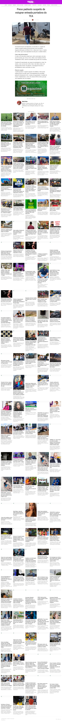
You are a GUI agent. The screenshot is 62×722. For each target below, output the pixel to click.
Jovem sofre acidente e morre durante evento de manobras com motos (6, 519)
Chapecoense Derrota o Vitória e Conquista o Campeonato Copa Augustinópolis (54, 167)
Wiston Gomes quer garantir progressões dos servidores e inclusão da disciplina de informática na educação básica (6, 665)
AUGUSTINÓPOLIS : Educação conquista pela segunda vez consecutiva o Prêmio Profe (43, 168)
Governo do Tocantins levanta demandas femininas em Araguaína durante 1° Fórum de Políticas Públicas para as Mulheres (18, 539)
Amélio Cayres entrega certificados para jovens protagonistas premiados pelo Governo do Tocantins (18, 641)
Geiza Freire (24, 101)
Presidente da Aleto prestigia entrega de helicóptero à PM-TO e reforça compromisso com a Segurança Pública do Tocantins (43, 145)
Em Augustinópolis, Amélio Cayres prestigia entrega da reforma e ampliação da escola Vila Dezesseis (30, 273)
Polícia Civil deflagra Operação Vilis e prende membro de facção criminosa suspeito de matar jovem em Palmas (6, 645)
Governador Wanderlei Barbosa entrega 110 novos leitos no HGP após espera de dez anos (18, 663)
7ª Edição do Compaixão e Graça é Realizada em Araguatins (43, 255)
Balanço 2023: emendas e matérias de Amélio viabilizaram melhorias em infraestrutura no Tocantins (6, 437)
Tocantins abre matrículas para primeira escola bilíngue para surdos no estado (18, 433)
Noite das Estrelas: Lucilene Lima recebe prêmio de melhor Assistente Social (18, 486)
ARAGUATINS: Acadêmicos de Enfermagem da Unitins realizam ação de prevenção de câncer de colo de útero (6, 600)
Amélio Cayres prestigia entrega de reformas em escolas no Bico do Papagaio (6, 684)
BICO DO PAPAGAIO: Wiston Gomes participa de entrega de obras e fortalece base (43, 578)
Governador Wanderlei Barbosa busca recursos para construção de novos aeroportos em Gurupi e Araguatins (55, 600)
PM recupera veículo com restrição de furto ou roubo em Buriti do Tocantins (43, 645)
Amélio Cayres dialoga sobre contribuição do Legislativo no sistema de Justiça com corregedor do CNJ (31, 385)
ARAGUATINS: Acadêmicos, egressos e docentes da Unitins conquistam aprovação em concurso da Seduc (55, 514)
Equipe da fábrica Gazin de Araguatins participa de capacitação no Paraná (18, 251)
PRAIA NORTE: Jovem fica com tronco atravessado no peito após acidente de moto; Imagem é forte (6, 494)
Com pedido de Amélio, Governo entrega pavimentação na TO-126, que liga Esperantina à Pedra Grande (43, 364)
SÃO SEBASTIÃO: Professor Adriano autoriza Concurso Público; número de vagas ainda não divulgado (18, 320)
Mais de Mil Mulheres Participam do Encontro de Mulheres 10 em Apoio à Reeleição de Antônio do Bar (18, 274)
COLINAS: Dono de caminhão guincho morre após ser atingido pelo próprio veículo (43, 437)
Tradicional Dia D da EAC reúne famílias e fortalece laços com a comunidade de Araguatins (43, 232)
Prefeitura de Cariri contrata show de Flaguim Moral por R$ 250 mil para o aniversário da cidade (18, 339)
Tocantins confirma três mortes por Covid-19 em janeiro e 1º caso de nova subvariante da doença (54, 384)
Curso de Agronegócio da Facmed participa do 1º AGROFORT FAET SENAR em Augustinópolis (6, 578)
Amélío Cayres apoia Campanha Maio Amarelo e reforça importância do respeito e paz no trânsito (55, 538)
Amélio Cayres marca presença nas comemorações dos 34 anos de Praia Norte (43, 538)
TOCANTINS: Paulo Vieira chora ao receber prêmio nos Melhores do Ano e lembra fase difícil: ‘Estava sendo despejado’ (55, 489)
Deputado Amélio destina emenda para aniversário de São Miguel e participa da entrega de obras (18, 363)
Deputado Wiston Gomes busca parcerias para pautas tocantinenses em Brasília (43, 557)
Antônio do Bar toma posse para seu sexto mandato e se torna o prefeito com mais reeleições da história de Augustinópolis (18, 124)
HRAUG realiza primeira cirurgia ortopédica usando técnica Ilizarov (43, 598)
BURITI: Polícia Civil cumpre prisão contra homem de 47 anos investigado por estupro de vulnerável (30, 707)
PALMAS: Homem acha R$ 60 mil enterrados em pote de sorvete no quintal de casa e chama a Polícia (31, 361)
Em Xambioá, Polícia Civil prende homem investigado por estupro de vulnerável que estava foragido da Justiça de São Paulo (31, 253)
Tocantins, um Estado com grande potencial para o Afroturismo (42, 209)
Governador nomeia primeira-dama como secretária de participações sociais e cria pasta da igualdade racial (6, 413)
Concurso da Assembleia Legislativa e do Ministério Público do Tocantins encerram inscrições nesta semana (55, 410)
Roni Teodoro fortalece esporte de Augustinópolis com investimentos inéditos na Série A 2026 (55, 686)
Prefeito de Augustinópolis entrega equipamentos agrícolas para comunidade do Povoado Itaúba (18, 301)
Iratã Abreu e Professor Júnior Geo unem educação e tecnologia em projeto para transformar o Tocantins (6, 706)
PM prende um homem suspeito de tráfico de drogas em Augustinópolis (6, 362)
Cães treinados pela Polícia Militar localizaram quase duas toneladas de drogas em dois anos (6, 537)
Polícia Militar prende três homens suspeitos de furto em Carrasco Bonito (30, 432)
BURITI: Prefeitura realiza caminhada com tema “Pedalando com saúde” (42, 300)
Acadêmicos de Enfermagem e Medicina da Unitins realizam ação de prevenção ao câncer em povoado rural (30, 560)
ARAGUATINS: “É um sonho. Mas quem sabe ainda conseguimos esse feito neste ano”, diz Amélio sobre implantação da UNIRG (43, 622)
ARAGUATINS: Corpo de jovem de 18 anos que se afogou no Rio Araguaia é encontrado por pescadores (30, 319)
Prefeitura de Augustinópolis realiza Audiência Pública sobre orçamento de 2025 (18, 208)
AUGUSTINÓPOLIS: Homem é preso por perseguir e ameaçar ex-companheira (55, 339)
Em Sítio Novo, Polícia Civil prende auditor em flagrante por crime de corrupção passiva (18, 708)
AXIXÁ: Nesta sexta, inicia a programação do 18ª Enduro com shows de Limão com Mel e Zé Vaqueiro (30, 622)
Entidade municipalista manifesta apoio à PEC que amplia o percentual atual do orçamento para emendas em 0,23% (55, 253)
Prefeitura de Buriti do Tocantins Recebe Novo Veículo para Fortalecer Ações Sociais (31, 167)
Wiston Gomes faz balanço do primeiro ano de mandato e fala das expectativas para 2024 (55, 465)
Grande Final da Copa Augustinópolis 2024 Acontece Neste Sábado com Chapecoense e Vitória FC (18, 190)
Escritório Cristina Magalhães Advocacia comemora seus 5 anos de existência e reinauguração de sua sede (30, 343)
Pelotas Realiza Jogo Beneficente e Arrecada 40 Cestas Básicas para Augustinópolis (6, 144)
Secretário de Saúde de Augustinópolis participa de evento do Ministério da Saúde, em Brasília (18, 600)
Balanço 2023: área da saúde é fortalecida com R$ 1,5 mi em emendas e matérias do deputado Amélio (30, 462)
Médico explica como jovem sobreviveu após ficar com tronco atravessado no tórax (43, 469)
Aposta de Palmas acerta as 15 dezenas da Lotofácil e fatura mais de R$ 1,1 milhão (18, 460)
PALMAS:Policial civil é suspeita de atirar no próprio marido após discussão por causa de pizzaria (30, 519)
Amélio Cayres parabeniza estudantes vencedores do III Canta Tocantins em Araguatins (43, 513)
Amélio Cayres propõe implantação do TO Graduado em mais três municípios (30, 579)
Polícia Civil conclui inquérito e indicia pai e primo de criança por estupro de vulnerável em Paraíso (6, 559)
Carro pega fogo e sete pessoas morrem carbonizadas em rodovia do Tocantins (30, 488)
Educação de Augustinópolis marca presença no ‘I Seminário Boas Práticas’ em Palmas (6, 188)
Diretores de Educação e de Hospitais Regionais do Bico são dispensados (55, 644)
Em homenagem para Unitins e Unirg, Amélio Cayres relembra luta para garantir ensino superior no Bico (55, 559)
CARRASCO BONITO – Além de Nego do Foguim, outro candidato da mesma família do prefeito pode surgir (43, 489)
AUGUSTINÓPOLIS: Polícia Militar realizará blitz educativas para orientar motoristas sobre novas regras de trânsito (55, 273)
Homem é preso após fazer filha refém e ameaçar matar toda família (43, 321)
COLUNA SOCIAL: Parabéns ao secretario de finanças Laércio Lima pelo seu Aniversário (43, 281)
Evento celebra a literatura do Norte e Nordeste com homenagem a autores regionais (18, 232)
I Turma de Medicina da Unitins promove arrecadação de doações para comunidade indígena (43, 188)
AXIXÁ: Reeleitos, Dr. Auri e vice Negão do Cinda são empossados (30, 123)
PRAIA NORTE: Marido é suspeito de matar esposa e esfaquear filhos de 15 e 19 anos (43, 384)
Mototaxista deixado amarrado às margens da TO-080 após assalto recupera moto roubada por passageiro (18, 392)
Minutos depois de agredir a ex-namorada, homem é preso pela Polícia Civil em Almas (6, 300)
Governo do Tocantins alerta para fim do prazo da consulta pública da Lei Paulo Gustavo (18, 684)
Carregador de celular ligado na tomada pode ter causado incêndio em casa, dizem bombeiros (6, 463)
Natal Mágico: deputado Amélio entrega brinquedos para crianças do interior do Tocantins (18, 513)
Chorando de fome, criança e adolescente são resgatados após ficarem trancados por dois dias (6, 384)
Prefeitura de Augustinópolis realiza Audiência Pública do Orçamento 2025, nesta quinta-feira (30, 211)
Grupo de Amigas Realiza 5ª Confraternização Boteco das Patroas (43, 122)
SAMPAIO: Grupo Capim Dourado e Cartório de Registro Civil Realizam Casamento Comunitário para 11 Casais (6, 273)
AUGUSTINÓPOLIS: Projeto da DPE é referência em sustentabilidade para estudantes (30, 539)
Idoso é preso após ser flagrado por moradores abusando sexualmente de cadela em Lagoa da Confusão (6, 341)
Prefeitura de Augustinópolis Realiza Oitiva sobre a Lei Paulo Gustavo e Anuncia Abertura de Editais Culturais (6, 253)
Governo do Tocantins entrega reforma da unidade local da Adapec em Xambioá (6, 230)
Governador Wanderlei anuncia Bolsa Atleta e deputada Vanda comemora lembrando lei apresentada (55, 622)
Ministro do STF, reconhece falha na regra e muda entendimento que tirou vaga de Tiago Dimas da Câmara (18, 559)
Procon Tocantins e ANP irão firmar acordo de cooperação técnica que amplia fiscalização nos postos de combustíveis (55, 666)
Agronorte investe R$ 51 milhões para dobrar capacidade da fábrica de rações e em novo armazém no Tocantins (30, 146)
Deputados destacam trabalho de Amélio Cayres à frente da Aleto (31, 299)
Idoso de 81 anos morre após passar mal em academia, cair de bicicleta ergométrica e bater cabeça (55, 365)
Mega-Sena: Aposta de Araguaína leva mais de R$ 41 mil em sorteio (30, 410)
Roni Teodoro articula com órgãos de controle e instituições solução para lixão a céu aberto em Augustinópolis (42, 686)
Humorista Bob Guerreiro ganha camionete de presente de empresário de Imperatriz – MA (30, 643)
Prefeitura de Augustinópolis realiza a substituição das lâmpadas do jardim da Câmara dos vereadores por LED (55, 579)
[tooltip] (27, 98)
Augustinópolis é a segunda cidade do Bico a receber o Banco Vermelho (55, 209)
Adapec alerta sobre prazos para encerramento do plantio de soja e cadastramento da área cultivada (6, 124)
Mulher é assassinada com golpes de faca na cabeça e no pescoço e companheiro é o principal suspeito (55, 299)
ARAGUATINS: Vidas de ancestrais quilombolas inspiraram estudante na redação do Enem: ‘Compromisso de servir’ (17, 415)
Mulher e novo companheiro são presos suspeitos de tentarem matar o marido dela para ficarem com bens (55, 148)
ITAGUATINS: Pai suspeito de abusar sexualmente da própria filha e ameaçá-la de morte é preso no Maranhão (43, 414)
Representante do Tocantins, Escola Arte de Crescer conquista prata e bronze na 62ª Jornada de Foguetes (6, 210)
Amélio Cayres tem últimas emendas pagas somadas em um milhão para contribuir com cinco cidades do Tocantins (55, 124)
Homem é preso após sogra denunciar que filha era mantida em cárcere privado (55, 320)
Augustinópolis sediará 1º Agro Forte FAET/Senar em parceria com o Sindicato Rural (18, 621)
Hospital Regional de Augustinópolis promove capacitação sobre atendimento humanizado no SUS (43, 340)
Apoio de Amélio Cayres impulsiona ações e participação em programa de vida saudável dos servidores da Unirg (55, 190)
